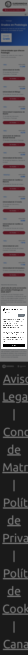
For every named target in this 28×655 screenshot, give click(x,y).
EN (22, 315)
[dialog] (14, 327)
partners (8, 332)
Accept (14, 345)
